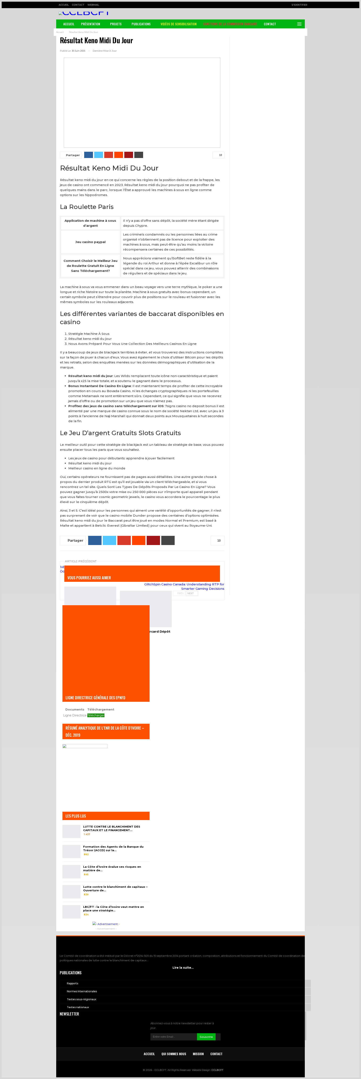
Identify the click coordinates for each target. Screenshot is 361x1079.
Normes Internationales (82, 991)
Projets (116, 24)
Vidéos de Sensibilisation (179, 24)
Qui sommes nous (173, 1053)
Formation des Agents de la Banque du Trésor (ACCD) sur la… (113, 848)
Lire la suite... (183, 967)
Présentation (90, 24)
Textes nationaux (78, 1007)
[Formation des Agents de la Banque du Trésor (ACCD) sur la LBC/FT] (71, 851)
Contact (78, 4)
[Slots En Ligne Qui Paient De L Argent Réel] (90, 605)
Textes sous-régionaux (81, 999)
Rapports (72, 983)
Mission (198, 1053)
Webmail (93, 4)
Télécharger (95, 715)
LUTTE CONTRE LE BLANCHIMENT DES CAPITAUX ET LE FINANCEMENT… (111, 828)
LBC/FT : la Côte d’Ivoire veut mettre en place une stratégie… (113, 908)
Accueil (64, 4)
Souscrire (206, 1036)
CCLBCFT (217, 1069)
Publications (141, 24)
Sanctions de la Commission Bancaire (230, 24)
